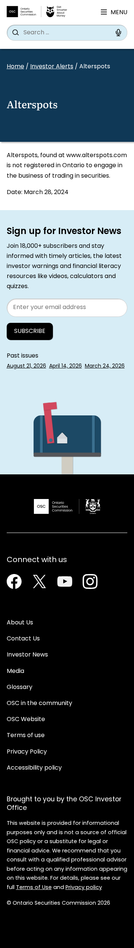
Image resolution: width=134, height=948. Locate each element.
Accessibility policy (34, 768)
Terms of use (26, 735)
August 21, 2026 (26, 366)
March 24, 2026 (105, 366)
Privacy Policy (27, 752)
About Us (20, 623)
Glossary (19, 687)
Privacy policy (84, 887)
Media (15, 671)
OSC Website (26, 719)
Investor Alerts (51, 67)
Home (15, 67)
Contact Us (23, 639)
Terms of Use (34, 887)
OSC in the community (39, 703)
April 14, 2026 (65, 366)
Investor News (27, 655)
